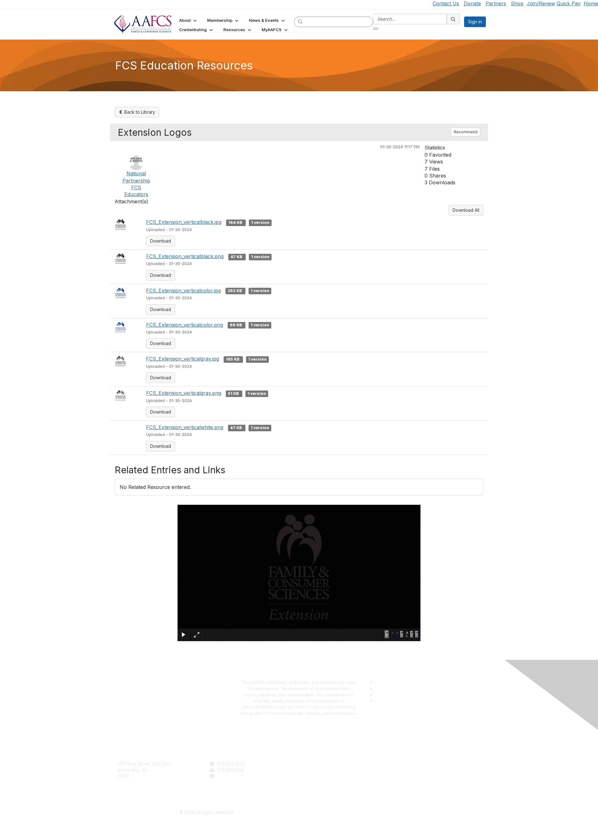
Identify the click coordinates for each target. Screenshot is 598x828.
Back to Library (139, 112)
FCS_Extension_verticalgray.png (183, 393)
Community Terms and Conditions (428, 775)
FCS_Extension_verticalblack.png (185, 256)
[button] (188, 20)
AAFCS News (314, 770)
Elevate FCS (313, 775)
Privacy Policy (408, 770)
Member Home (316, 788)
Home (591, 3)
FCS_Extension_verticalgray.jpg (182, 359)
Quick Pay (569, 3)
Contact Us (446, 3)
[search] (300, 21)
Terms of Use (407, 763)
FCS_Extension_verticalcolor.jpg (183, 290)
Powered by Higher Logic (391, 813)
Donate (472, 3)
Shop (517, 3)
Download (160, 241)
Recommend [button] (465, 132)
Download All (466, 210)
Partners (496, 3)
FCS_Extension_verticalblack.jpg (183, 222)
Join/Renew (541, 3)
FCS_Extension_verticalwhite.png (184, 427)
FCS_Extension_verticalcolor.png (184, 325)
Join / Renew (315, 763)
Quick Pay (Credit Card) (326, 782)
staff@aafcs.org (233, 775)
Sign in (475, 21)
